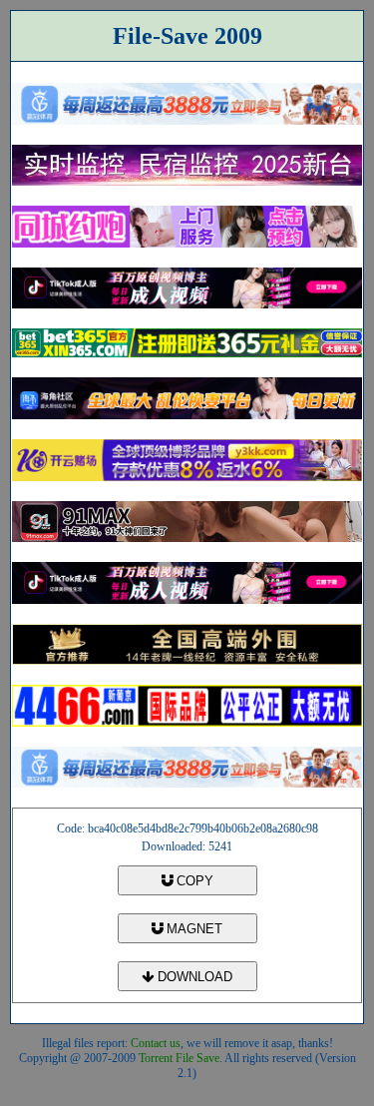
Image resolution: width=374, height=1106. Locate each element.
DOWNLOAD (193, 976)
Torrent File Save (179, 1058)
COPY (193, 880)
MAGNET (192, 928)
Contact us (156, 1043)
